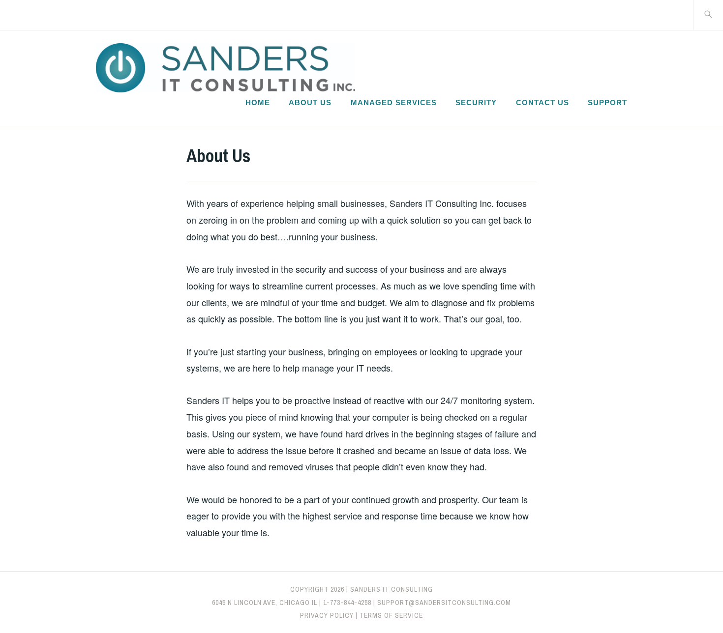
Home (257, 102)
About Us (310, 102)
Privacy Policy (327, 615)
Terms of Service (391, 615)
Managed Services (394, 102)
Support (607, 102)
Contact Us (542, 102)
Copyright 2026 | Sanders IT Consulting (361, 589)
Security (476, 102)
